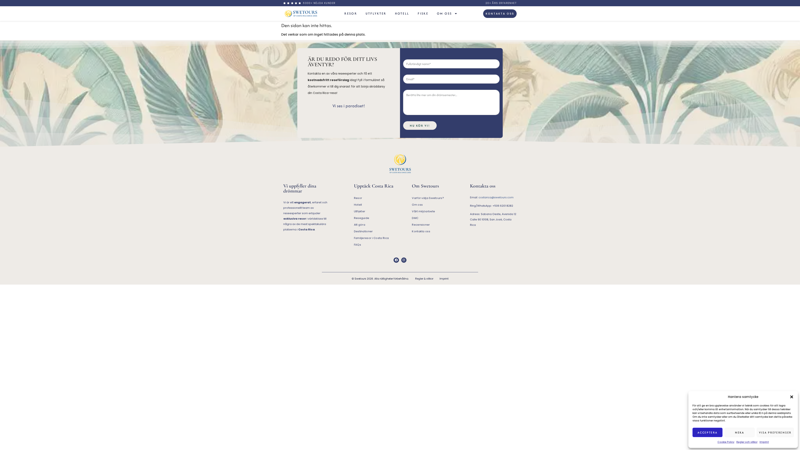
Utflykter (376, 13)
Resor (350, 13)
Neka (739, 432)
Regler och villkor (747, 442)
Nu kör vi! (420, 126)
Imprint (764, 442)
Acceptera (707, 432)
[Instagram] (403, 260)
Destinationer (363, 231)
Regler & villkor (424, 278)
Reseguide (361, 218)
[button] (792, 397)
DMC (415, 218)
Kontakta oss (421, 231)
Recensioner (421, 225)
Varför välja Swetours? (428, 198)
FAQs (357, 245)
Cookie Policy (726, 442)
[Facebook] (396, 260)
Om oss (444, 13)
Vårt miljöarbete (423, 211)
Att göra (359, 225)
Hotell (402, 13)
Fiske (423, 13)
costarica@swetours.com (496, 197)
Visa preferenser (775, 432)
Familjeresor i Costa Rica (371, 238)
